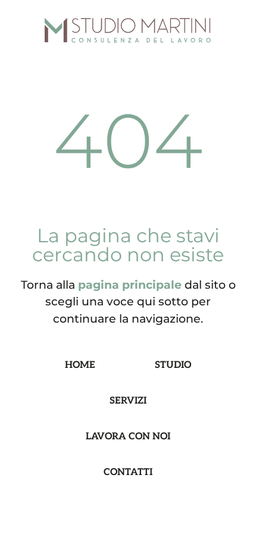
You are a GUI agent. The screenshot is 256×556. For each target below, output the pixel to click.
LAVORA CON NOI (128, 436)
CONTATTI (128, 472)
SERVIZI (128, 401)
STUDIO (173, 365)
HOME (80, 365)
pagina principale (130, 284)
